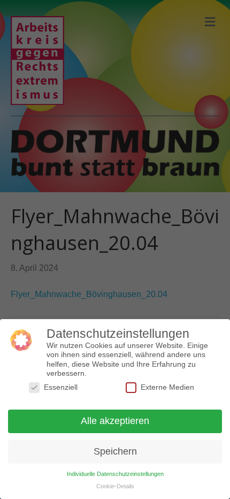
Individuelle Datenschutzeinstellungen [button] (115, 474)
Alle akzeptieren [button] (115, 420)
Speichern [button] (115, 451)
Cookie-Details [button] (115, 486)
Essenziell (61, 387)
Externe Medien (167, 387)
